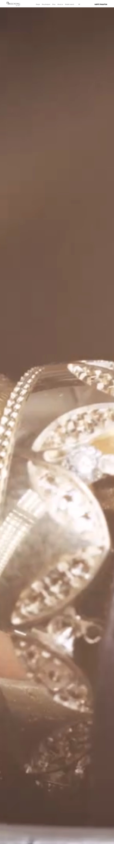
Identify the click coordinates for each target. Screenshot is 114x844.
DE (79, 4)
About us (60, 4)
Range (38, 4)
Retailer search (69, 4)
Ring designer (46, 4)
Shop (53, 4)
